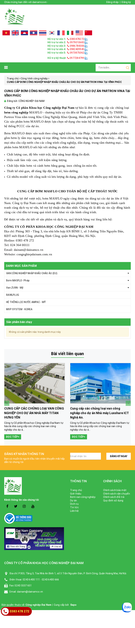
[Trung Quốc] (88, 33)
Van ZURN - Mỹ (14, 287)
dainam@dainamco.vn (28, 249)
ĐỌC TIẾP (12, 436)
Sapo (73, 604)
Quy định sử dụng (113, 500)
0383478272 (77, 39)
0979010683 (77, 42)
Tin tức (74, 507)
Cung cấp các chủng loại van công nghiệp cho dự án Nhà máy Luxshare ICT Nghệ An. (99, 413)
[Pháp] (61, 33)
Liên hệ (74, 510)
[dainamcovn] (14, 16)
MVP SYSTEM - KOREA (19, 309)
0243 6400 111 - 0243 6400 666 (41, 579)
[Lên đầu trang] (129, 468)
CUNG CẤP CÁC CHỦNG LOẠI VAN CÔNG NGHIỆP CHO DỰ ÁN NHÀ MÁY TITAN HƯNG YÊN (34, 413)
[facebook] (7, 506)
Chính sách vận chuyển (116, 493)
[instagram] (24, 506)
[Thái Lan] (42, 33)
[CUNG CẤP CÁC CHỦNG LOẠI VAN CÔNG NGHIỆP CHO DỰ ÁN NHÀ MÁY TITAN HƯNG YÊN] (34, 383)
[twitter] (16, 506)
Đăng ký (126, 2)
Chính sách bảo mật (115, 490)
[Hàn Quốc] (52, 33)
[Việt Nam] (6, 33)
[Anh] (15, 33)
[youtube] (33, 506)
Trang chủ (76, 490)
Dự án (73, 500)
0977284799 (76, 58)
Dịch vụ (74, 503)
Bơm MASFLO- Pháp (18, 280)
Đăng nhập (112, 2)
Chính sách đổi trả (113, 497)
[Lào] (33, 33)
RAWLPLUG (12, 294)
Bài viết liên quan (67, 353)
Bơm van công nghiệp (82, 497)
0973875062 (77, 52)
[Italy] (70, 33)
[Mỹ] (79, 33)
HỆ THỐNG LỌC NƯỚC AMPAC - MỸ (26, 302)
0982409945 (77, 49)
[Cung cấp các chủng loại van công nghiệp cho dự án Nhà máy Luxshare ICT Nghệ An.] (100, 383)
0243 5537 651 (23, 585)
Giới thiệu (75, 493)
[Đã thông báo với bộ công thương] (34, 518)
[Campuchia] (24, 33)
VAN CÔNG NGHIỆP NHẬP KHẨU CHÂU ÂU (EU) (31, 273)
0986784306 (77, 45)
